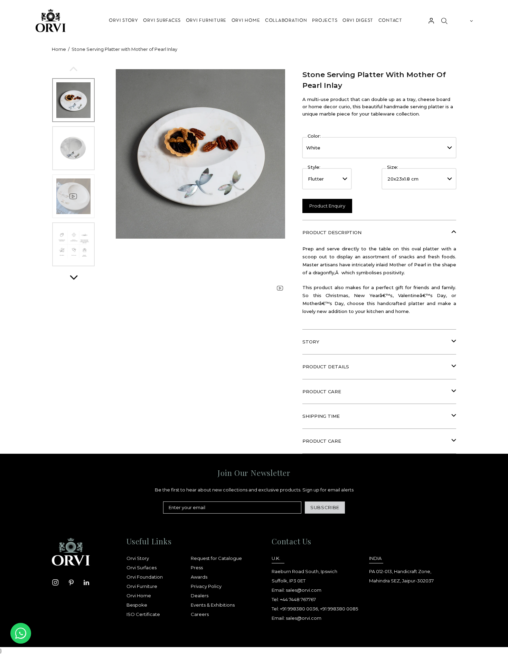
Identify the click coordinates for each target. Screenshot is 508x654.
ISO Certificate (143, 614)
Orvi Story (137, 558)
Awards (199, 577)
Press (197, 567)
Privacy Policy (206, 586)
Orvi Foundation (144, 577)
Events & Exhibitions (213, 605)
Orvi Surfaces (141, 567)
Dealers (199, 595)
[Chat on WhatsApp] (20, 633)
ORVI (50, 20)
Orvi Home (138, 595)
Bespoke (136, 605)
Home (59, 49)
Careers (200, 614)
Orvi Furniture (141, 586)
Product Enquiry (327, 206)
